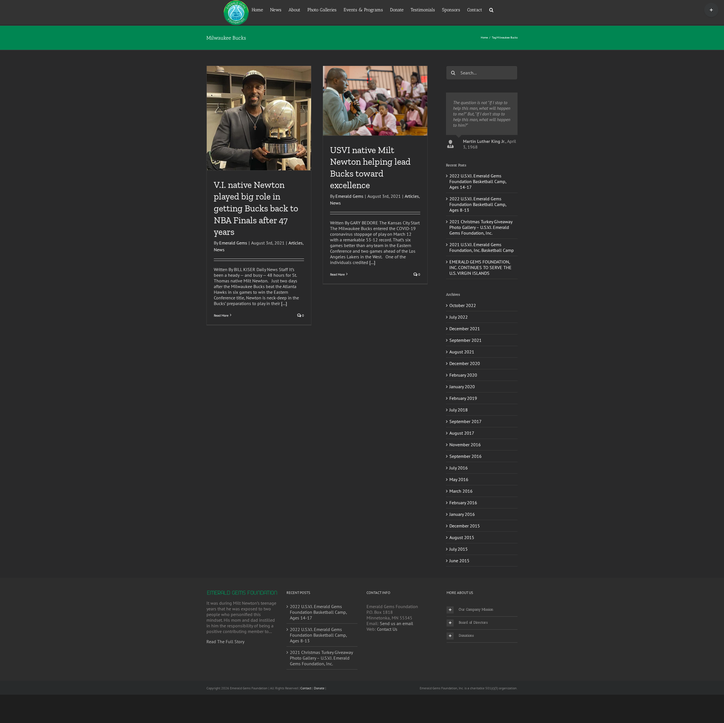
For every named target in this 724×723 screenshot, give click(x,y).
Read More (221, 315)
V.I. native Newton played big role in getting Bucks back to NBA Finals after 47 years (256, 208)
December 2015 (464, 554)
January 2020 (462, 415)
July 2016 (458, 496)
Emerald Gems (233, 243)
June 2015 (459, 589)
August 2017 (461, 461)
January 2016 (462, 542)
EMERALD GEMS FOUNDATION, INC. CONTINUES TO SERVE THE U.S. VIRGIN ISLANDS (480, 295)
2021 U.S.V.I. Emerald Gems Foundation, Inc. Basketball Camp (481, 275)
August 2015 (461, 565)
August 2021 (461, 380)
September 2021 (465, 368)
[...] (284, 303)
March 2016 (461, 519)
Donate (319, 716)
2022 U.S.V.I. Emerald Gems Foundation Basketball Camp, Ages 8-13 (477, 232)
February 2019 (463, 426)
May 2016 (458, 507)
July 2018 (458, 438)
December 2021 (464, 357)
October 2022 (462, 333)
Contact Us (387, 657)
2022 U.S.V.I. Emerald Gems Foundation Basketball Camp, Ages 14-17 (477, 209)
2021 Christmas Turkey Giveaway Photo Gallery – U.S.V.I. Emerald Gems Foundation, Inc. (480, 255)
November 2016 (465, 473)
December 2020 (464, 391)
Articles (295, 243)
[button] (491, 9)
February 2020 (463, 403)
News (219, 249)
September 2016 (465, 484)
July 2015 (458, 577)
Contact (305, 716)
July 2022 (458, 345)
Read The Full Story (225, 670)
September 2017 (465, 449)
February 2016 (463, 531)
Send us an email (396, 652)
